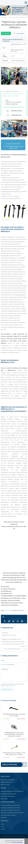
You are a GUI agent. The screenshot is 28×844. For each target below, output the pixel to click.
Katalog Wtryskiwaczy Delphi (8, 794)
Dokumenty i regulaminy (7, 780)
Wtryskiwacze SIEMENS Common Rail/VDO (12, 812)
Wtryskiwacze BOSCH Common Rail (10, 805)
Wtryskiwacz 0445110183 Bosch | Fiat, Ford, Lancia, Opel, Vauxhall (14, 753)
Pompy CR (3, 817)
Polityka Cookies (5, 784)
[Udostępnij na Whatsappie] (17, 621)
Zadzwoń (6, 33)
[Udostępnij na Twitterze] (9, 621)
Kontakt (3, 829)
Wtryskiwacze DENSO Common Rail (10, 810)
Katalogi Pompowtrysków (8, 796)
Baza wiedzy (4, 798)
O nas (2, 824)
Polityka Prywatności (6, 782)
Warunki (13, 685)
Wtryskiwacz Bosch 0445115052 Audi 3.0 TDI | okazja (14, 715)
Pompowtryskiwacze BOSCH (8, 815)
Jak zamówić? (20, 33)
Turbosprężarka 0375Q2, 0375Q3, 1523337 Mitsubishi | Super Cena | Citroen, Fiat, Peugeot (14, 734)
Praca (2, 826)
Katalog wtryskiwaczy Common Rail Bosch (12, 791)
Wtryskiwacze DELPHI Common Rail (10, 808)
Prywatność (7, 685)
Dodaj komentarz (6, 689)
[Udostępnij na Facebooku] (4, 621)
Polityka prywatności (17, 842)
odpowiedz (23, 646)
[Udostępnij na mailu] (22, 621)
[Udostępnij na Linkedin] (13, 621)
